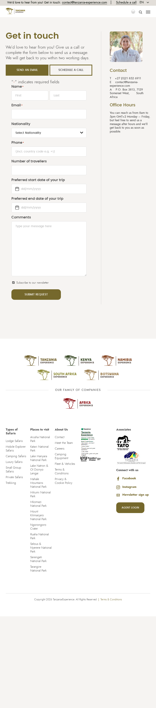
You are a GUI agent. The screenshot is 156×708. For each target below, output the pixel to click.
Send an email (27, 70)
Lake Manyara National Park (38, 458)
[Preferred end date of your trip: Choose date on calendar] (17, 207)
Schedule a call (126, 2)
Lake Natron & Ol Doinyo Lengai (39, 469)
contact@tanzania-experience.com (84, 2)
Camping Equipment (61, 456)
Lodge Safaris (14, 441)
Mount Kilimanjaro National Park (38, 515)
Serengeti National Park (38, 559)
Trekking (11, 482)
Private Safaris (14, 477)
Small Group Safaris (13, 469)
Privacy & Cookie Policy (63, 481)
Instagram (129, 486)
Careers (59, 448)
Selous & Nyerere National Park (41, 547)
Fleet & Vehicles (65, 463)
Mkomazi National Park (38, 503)
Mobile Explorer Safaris (16, 448)
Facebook (129, 478)
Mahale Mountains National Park (38, 483)
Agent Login (130, 507)
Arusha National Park (40, 439)
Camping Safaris (16, 456)
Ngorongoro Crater (38, 526)
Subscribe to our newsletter (32, 282)
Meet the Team (64, 442)
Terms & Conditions (61, 471)
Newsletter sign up (135, 494)
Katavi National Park (39, 448)
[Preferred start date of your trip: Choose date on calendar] (17, 189)
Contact (59, 437)
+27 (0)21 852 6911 (125, 78)
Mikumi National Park (40, 494)
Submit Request (36, 294)
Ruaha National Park (39, 536)
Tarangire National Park (38, 568)
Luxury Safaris (14, 461)
